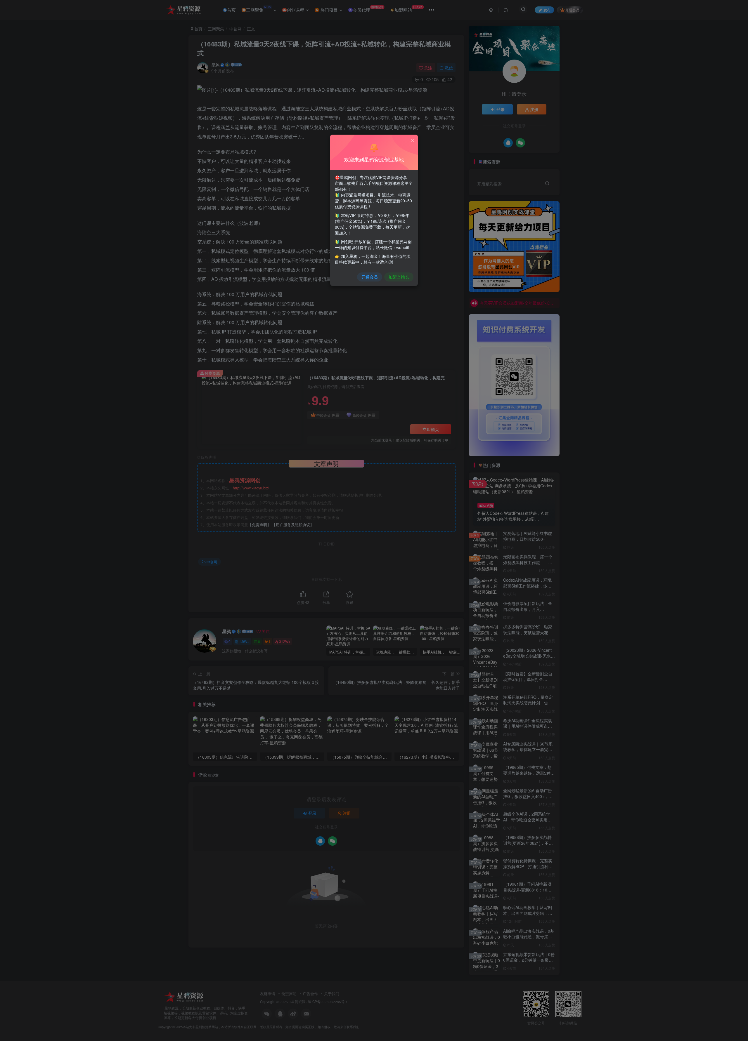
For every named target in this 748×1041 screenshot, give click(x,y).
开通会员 (369, 277)
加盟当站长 (399, 277)
